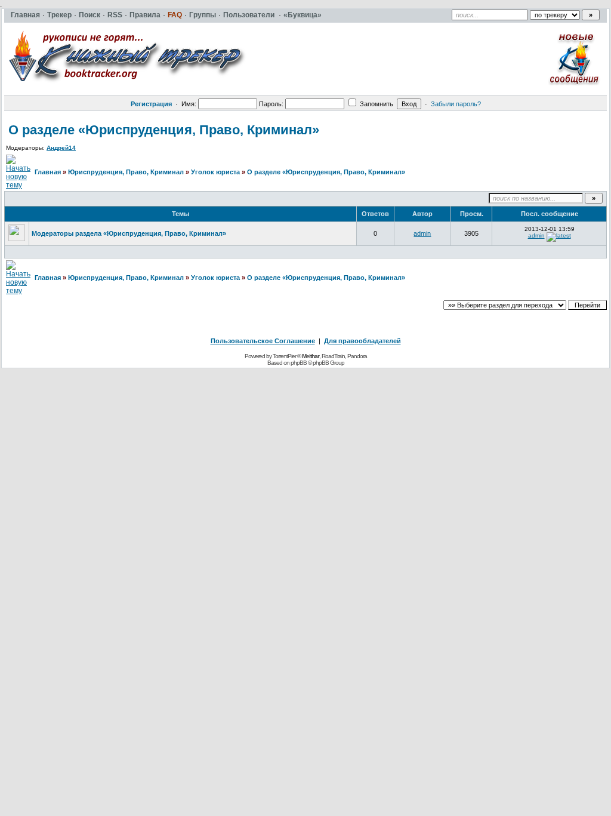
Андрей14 (61, 147)
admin (422, 233)
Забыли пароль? (456, 103)
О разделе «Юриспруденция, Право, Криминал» (163, 129)
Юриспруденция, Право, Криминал (126, 171)
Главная (48, 171)
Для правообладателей (362, 340)
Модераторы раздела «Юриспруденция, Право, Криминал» (129, 233)
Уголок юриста (215, 171)
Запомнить (375, 103)
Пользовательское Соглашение (263, 340)
